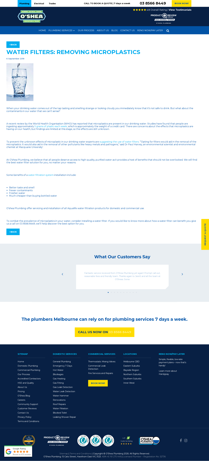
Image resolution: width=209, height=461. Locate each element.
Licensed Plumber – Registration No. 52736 (144, 456)
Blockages (58, 374)
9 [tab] (133, 292)
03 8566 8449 (153, 3)
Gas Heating (59, 378)
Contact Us (127, 30)
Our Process (86, 30)
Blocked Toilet (60, 413)
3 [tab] (114, 292)
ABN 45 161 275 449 (111, 456)
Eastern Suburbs (131, 366)
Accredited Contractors (29, 378)
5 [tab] (120, 292)
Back (13, 44)
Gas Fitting (58, 383)
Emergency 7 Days (62, 366)
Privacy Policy (24, 417)
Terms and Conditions (28, 421)
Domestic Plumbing (28, 366)
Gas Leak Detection (63, 387)
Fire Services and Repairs (100, 373)
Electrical (39, 3)
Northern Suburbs (132, 374)
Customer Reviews (27, 408)
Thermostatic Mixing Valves (101, 361)
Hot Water (58, 370)
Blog (114, 30)
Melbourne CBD (131, 361)
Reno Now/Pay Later (150, 30)
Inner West (128, 383)
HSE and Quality (26, 383)
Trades (52, 3)
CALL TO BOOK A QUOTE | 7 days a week (107, 3)
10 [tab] (136, 292)
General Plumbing (62, 361)
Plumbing (24, 3)
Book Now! (182, 3)
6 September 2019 (15, 58)
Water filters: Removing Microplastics (73, 52)
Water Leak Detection (64, 391)
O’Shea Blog (24, 395)
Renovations (59, 400)
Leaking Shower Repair (64, 417)
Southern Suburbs (132, 378)
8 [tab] (130, 292)
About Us (103, 30)
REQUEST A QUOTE (205, 234)
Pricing (21, 391)
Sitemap (64, 453)
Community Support (28, 404)
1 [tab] (108, 292)
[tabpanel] (122, 277)
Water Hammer (61, 395)
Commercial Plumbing (29, 370)
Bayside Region (131, 370)
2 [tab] (111, 292)
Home (42, 30)
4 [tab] (117, 292)
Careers (21, 400)
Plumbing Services (60, 30)
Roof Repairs (59, 404)
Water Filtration (60, 408)
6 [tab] (123, 292)
